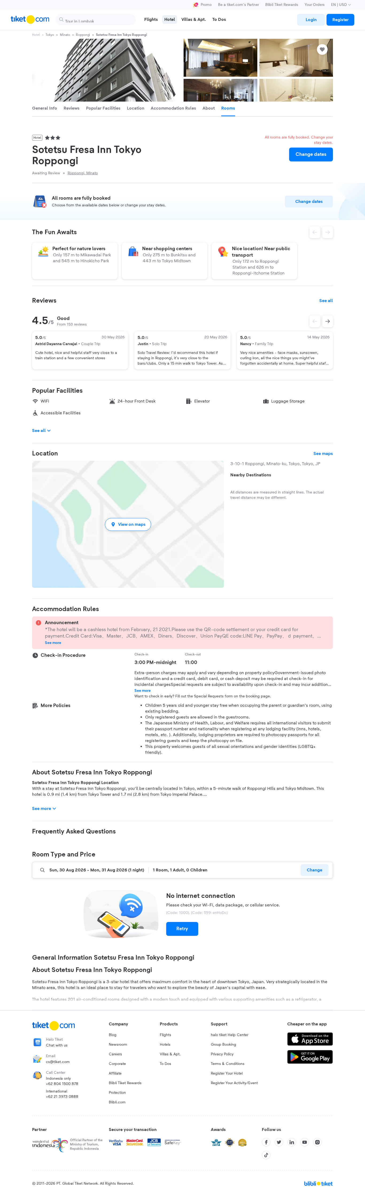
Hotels (165, 1044)
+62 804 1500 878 (62, 1084)
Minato (65, 35)
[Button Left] (314, 321)
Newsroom (118, 1044)
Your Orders (315, 4)
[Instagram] (317, 1142)
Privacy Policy (222, 1054)
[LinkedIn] (292, 1142)
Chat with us (57, 1045)
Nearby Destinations (250, 475)
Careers (115, 1054)
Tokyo (50, 35)
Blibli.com (117, 1102)
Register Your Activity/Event (234, 1083)
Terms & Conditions (227, 1063)
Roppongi (83, 35)
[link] (311, 20)
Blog (113, 1035)
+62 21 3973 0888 (62, 1096)
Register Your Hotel (227, 1073)
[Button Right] (327, 321)
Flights (165, 1035)
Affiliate (115, 1073)
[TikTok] (266, 1155)
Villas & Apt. (170, 1054)
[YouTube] (304, 1142)
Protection (117, 1092)
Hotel (36, 35)
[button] (128, 524)
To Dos (165, 1063)
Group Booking (223, 1044)
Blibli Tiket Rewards (281, 4)
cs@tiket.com (58, 1062)
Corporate (117, 1063)
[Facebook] (266, 1142)
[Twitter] (279, 1142)
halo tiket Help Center (229, 1035)
